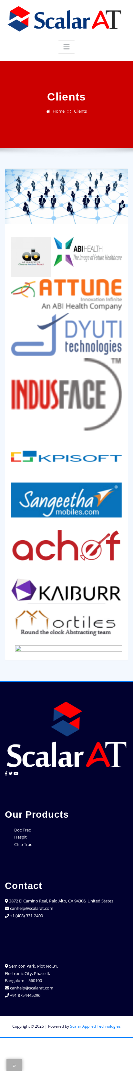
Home (59, 111)
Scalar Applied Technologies (95, 1026)
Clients (80, 111)
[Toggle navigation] (66, 47)
